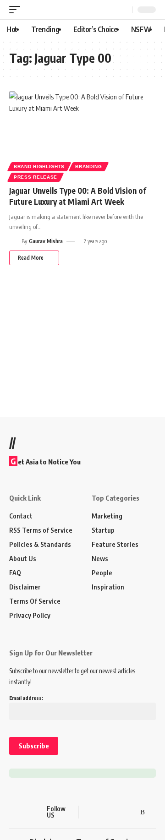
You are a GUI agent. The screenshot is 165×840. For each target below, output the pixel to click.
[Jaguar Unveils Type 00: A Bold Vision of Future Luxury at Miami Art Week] (82, 135)
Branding (88, 166)
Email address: (26, 698)
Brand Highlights (39, 166)
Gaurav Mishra (46, 241)
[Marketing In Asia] (25, 812)
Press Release (35, 177)
